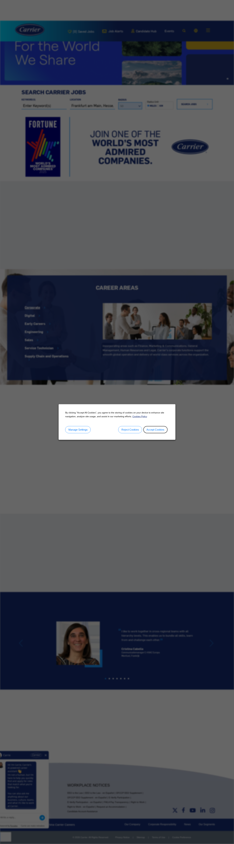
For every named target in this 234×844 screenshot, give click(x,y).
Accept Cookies (155, 429)
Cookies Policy (139, 416)
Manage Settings (78, 429)
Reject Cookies (130, 429)
